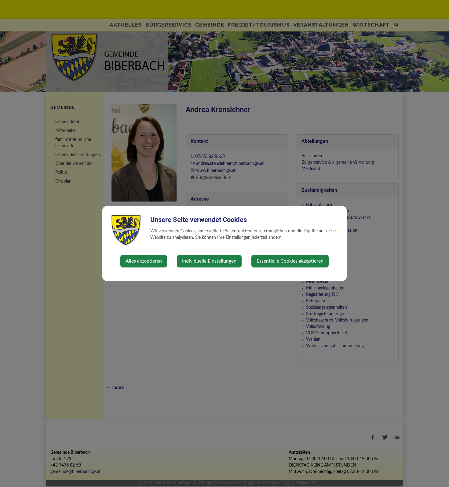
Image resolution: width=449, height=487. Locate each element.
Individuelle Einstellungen (209, 261)
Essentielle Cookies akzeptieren (290, 261)
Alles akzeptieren (144, 261)
